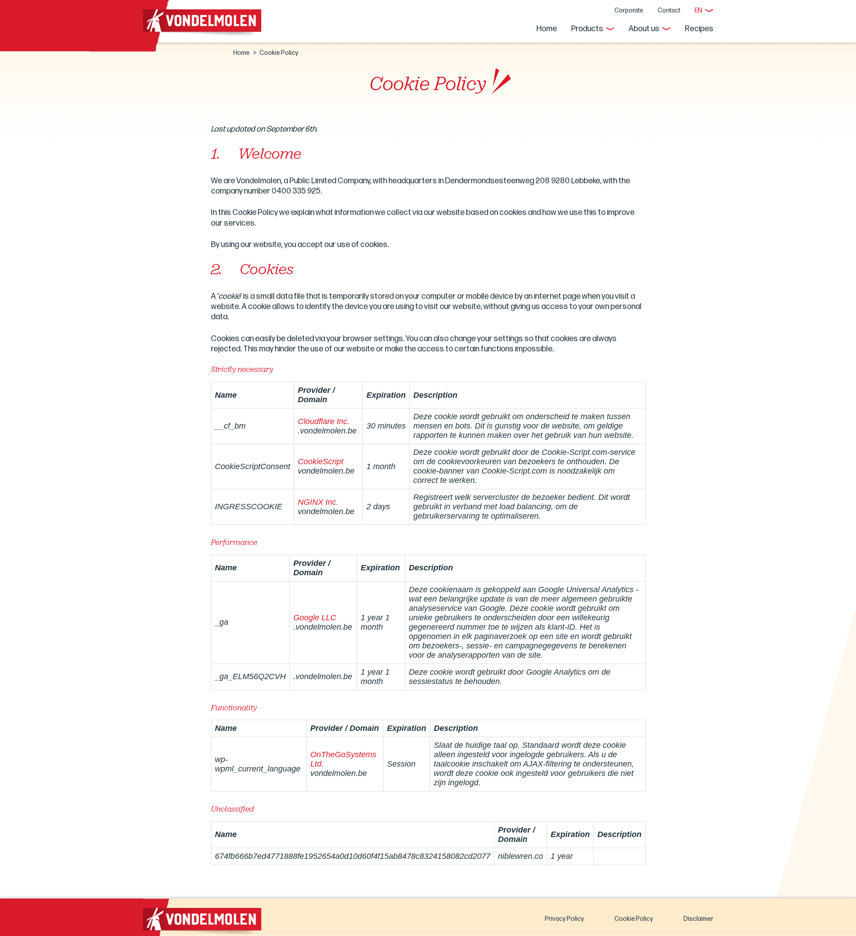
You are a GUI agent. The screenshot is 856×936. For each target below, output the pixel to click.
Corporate (628, 10)
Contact (669, 10)
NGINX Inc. (318, 502)
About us (644, 28)
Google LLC (314, 617)
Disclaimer (698, 919)
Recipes (699, 28)
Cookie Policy (633, 919)
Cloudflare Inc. (324, 421)
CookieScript (320, 461)
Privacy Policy (564, 919)
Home (546, 28)
